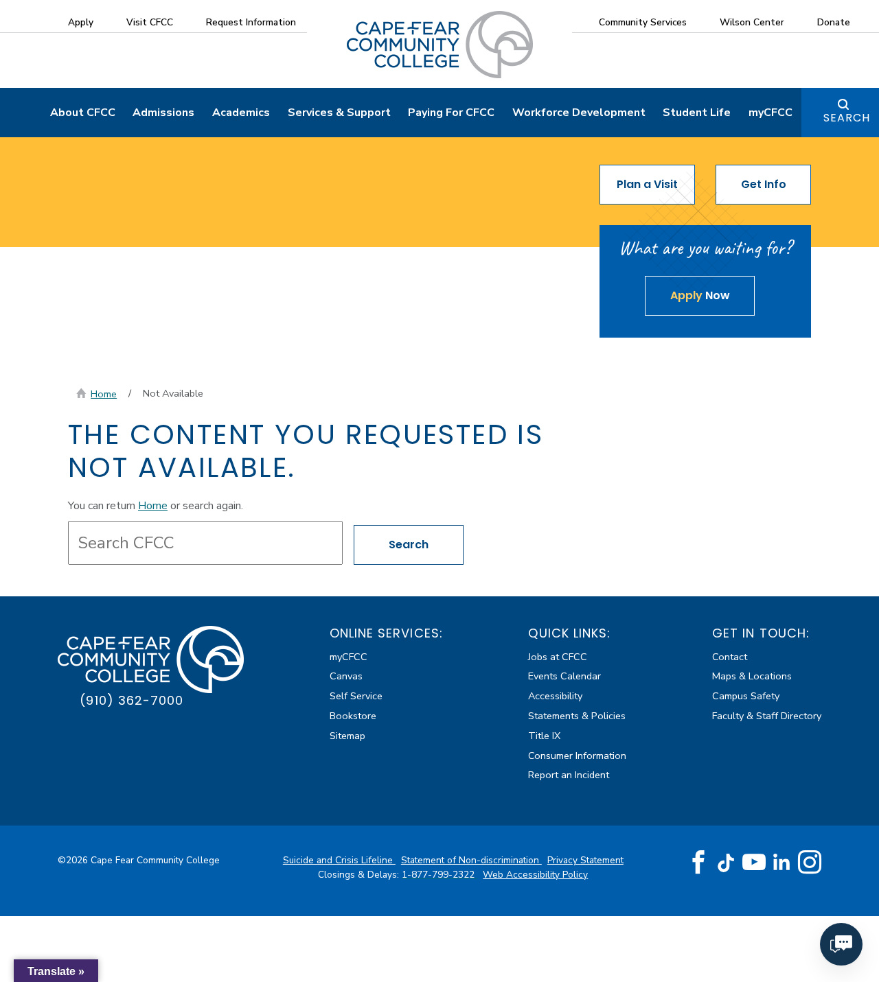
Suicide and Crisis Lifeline (339, 860)
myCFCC (770, 112)
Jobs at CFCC (557, 657)
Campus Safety (745, 696)
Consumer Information (577, 755)
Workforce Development (579, 112)
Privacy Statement (585, 860)
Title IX (544, 736)
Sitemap (347, 736)
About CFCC (82, 112)
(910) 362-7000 (131, 700)
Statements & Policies (577, 716)
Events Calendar (564, 676)
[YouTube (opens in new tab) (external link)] (754, 863)
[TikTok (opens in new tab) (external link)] (726, 862)
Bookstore (353, 716)
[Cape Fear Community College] (440, 43)
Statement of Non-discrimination (471, 860)
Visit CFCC (149, 22)
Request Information (251, 22)
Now (700, 295)
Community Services (643, 22)
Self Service (356, 696)
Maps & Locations (752, 676)
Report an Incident (568, 775)
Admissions (163, 112)
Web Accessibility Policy (535, 874)
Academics (241, 112)
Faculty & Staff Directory (766, 716)
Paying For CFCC (451, 112)
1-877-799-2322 (439, 874)
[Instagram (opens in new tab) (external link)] (809, 863)
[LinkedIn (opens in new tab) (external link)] (782, 862)
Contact (729, 657)
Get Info (763, 184)
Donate (833, 22)
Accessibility (555, 696)
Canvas (346, 676)
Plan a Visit (647, 184)
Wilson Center (752, 22)
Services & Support (339, 112)
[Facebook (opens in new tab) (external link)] (698, 863)
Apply (80, 22)
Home (104, 394)
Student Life (697, 112)
